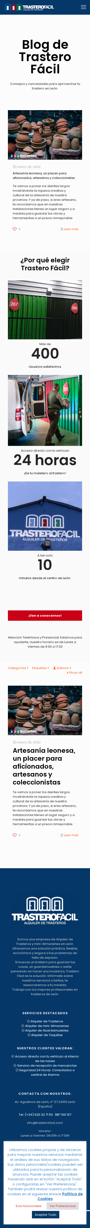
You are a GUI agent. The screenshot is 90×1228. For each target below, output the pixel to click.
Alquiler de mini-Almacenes (47, 1026)
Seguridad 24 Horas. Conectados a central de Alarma (47, 1072)
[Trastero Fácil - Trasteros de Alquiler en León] (29, 7)
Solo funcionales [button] (29, 1206)
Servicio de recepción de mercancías (47, 1065)
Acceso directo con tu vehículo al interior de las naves (47, 1058)
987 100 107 (63, 1114)
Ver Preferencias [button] (62, 1206)
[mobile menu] (83, 7)
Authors (63, 668)
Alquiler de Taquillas (47, 1035)
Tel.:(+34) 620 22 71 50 (36, 1114)
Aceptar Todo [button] (45, 1214)
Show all (75, 672)
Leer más (71, 229)
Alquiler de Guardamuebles (47, 1030)
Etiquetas (39, 668)
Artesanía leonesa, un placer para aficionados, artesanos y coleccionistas (44, 175)
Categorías (17, 668)
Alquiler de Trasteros (47, 1021)
